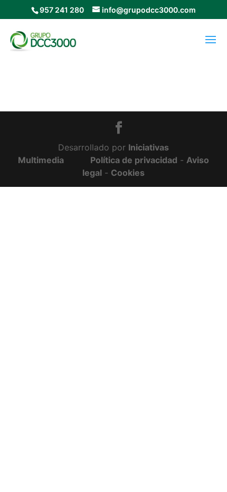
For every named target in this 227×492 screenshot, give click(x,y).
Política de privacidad (133, 160)
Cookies (128, 172)
